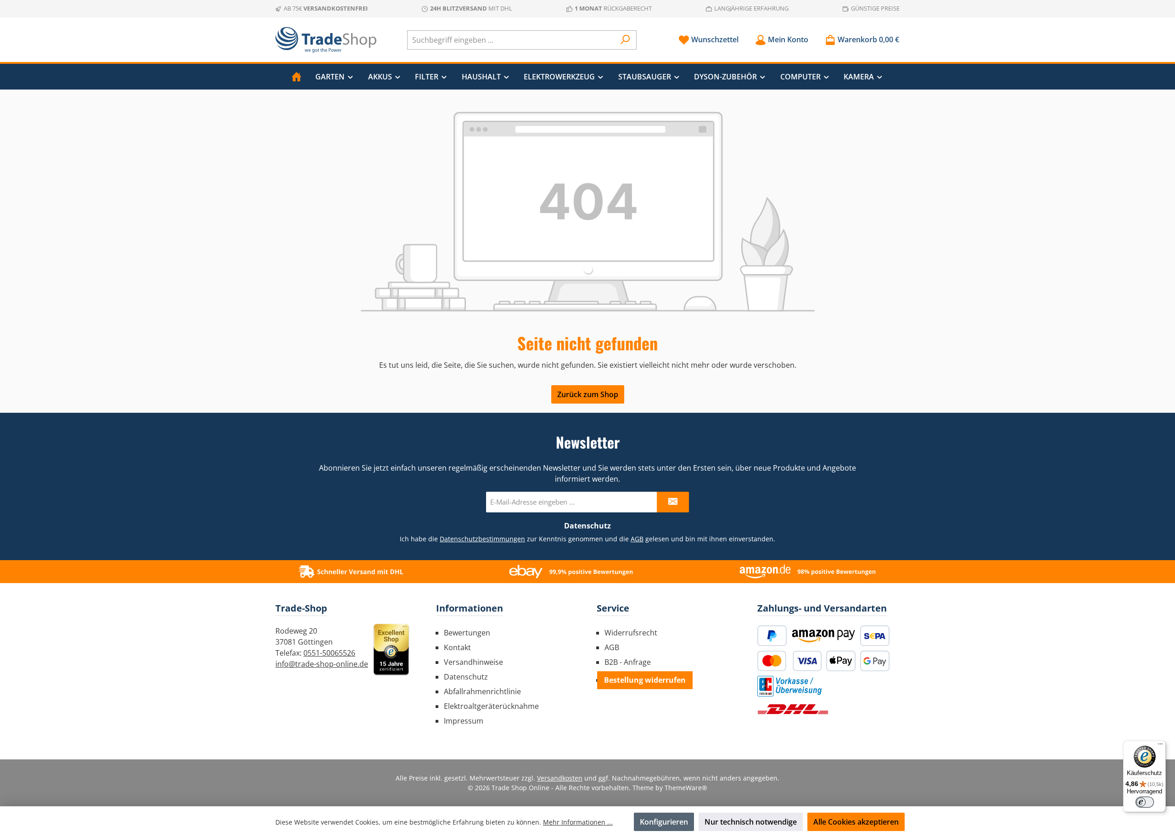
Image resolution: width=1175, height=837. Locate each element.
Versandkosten (559, 778)
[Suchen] (625, 40)
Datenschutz (466, 677)
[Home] (296, 77)
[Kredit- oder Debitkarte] (789, 661)
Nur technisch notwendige (751, 822)
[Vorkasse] (789, 686)
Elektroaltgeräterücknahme (491, 706)
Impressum (463, 721)
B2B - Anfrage (627, 662)
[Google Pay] (875, 661)
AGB (637, 538)
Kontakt (457, 647)
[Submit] (673, 502)
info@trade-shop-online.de (321, 664)
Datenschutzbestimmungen (482, 538)
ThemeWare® (686, 787)
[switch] (1145, 802)
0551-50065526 (329, 653)
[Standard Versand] (792, 709)
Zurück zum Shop (587, 394)
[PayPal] (772, 635)
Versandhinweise (473, 662)
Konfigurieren (664, 822)
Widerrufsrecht (630, 633)
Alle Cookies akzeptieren (856, 822)
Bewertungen (467, 633)
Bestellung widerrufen (645, 680)
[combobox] (511, 40)
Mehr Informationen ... (578, 822)
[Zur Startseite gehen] (325, 40)
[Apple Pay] (841, 661)
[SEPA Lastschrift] (875, 635)
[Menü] (1160, 746)
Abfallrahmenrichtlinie (482, 691)
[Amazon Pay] (823, 635)
